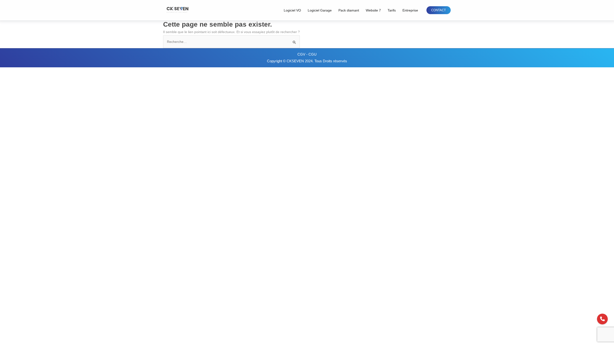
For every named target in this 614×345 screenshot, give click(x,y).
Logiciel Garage (320, 10)
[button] (438, 10)
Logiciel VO (292, 10)
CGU (312, 54)
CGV (301, 54)
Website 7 (373, 10)
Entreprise (410, 10)
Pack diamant (348, 10)
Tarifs (392, 10)
